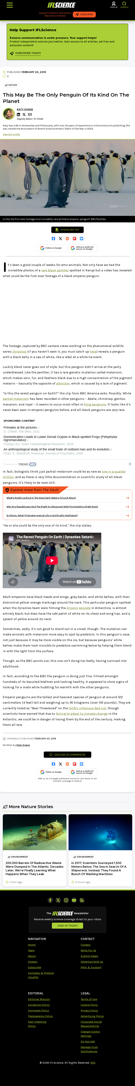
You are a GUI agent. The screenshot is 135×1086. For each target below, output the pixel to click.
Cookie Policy (89, 1005)
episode (79, 608)
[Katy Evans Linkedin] (19, 114)
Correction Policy (39, 1005)
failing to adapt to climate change (82, 714)
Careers (32, 961)
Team (31, 950)
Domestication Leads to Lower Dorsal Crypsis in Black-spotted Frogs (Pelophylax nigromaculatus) (60, 438)
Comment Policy (38, 1010)
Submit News (89, 956)
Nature (12, 85)
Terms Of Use (89, 999)
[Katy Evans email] (30, 114)
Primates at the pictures (20, 427)
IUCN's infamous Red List (87, 708)
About (32, 956)
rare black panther (55, 270)
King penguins (95, 404)
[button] (124, 4)
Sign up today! (67, 925)
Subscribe (34, 967)
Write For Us (88, 950)
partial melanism (16, 399)
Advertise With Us (92, 961)
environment (19, 857)
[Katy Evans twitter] (24, 114)
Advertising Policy (92, 1016)
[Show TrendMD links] (130, 463)
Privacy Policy (89, 1010)
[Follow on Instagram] (66, 900)
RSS (93, 1062)
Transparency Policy (40, 1016)
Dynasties (19, 351)
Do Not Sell (88, 1041)
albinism (63, 383)
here (93, 351)
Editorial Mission (39, 999)
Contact (86, 944)
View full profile (11, 134)
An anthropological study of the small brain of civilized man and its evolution (56, 449)
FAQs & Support (91, 967)
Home (32, 944)
